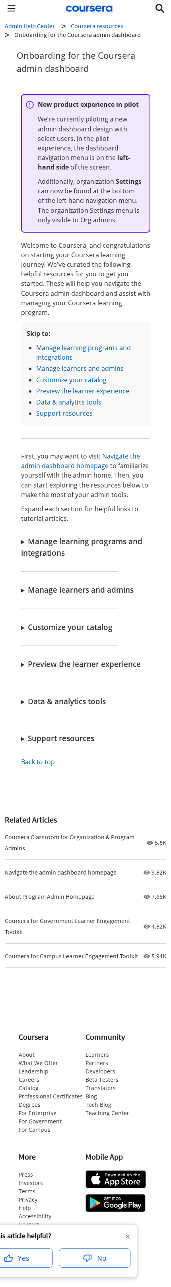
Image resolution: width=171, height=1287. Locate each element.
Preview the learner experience (82, 391)
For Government (40, 1121)
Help (25, 1208)
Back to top (38, 761)
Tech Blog (98, 1104)
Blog (91, 1096)
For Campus (35, 1129)
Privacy (28, 1199)
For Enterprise (37, 1113)
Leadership (34, 1071)
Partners (97, 1063)
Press (26, 1174)
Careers (29, 1079)
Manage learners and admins (80, 368)
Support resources (64, 413)
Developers (100, 1071)
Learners (97, 1054)
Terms (27, 1191)
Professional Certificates (51, 1096)
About (27, 1054)
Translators (101, 1088)
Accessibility (35, 1216)
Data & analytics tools (68, 402)
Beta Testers (102, 1079)
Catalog (29, 1088)
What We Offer (38, 1063)
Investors (31, 1183)
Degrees (30, 1104)
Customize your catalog (71, 380)
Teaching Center (107, 1113)
